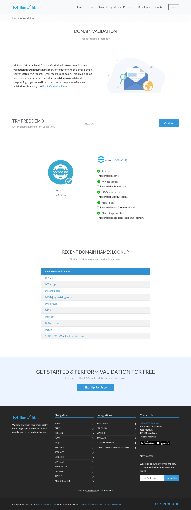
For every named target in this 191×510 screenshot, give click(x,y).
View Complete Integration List (113, 447)
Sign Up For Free (95, 387)
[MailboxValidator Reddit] (168, 503)
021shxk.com (52, 290)
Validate (168, 123)
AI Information (63, 481)
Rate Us (58, 476)
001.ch (49, 277)
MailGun (101, 438)
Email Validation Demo (55, 86)
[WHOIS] (121, 160)
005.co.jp (50, 284)
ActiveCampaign (105, 442)
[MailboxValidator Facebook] (156, 503)
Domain (59, 433)
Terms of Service (98, 504)
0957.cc (49, 310)
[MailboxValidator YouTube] (177, 503)
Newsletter (61, 466)
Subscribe (171, 478)
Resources (129, 7)
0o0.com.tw (52, 323)
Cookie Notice (114, 504)
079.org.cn (51, 303)
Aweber (101, 433)
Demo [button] (89, 7)
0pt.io (48, 329)
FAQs (57, 442)
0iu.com (49, 316)
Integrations (113, 7)
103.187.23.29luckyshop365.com (64, 336)
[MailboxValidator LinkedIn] (165, 503)
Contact (160, 7)
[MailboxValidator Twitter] (160, 503)
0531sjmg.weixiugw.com (59, 297)
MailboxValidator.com (46, 504)
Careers (59, 471)
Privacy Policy (82, 504)
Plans (101, 7)
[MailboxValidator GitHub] (173, 503)
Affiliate (59, 452)
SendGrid (102, 428)
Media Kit (59, 457)
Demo (58, 428)
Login (173, 7)
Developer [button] (144, 7)
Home (79, 7)
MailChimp (102, 423)
